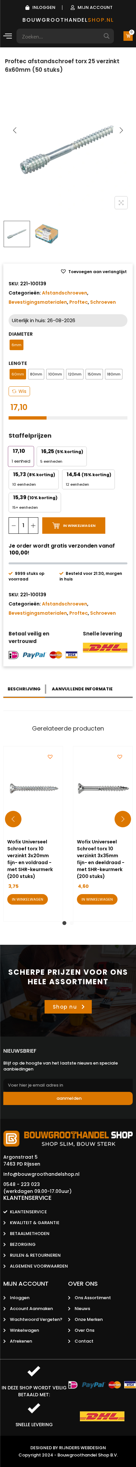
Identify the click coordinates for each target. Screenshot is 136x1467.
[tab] (24, 689)
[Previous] (15, 130)
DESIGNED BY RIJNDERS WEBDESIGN (68, 1448)
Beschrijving (24, 689)
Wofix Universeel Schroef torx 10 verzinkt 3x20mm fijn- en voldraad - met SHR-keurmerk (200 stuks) (30, 859)
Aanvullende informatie (82, 689)
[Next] (121, 130)
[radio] (16, 345)
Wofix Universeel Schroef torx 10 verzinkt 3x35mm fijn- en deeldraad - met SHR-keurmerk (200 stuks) (100, 859)
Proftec (78, 302)
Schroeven (103, 302)
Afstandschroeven (64, 293)
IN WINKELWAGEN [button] (27, 899)
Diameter (21, 334)
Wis (22, 391)
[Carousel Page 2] (72, 923)
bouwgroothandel (68, 20)
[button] (93, 271)
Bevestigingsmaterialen (38, 302)
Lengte (18, 363)
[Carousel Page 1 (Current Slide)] (64, 923)
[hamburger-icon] (7, 37)
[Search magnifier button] (106, 36)
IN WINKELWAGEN (79, 525)
